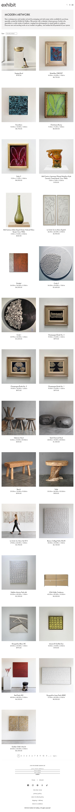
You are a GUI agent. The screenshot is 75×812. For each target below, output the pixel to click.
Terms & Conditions (37, 804)
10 (43, 756)
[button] (67, 5)
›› (50, 756)
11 (46, 756)
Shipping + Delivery (37, 800)
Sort (3, 34)
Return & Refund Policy (37, 797)
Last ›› (55, 756)
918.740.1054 (37, 790)
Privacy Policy (37, 793)
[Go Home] (9, 5)
